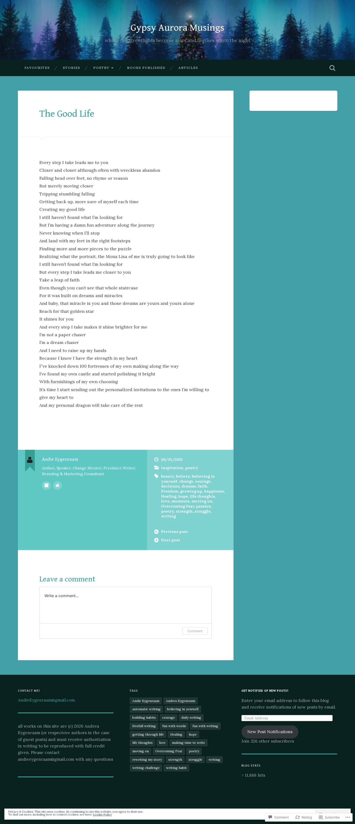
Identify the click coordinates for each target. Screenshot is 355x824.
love (165, 501)
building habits (144, 717)
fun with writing (205, 726)
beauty (167, 476)
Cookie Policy (102, 814)
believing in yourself (183, 709)
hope (183, 496)
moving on (202, 501)
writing (168, 516)
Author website (57, 485)
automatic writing (146, 709)
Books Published (146, 67)
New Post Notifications (269, 731)
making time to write (188, 742)
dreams (189, 486)
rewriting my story (147, 759)
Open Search (332, 68)
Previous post (174, 531)
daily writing (191, 717)
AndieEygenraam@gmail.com (46, 700)
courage (203, 481)
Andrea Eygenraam (180, 701)
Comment (195, 631)
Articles (188, 67)
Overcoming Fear (177, 506)
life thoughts (202, 496)
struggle (203, 511)
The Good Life (66, 113)
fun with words (174, 726)
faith (202, 486)
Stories (71, 67)
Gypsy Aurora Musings (177, 27)
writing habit (176, 768)
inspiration (172, 468)
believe (183, 476)
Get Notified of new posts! (264, 691)
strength (184, 511)
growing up (191, 491)
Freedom (169, 491)
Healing (168, 496)
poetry (101, 67)
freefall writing (144, 726)
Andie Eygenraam (145, 701)
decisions (170, 486)
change (186, 481)
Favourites (37, 67)
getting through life (148, 734)
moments (180, 501)
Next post (170, 540)
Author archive (46, 485)
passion (203, 506)
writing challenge (146, 768)
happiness (214, 491)
